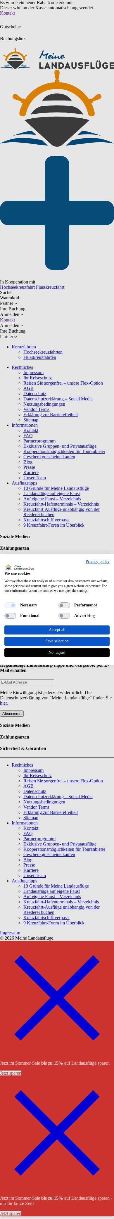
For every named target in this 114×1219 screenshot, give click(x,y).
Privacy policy (98, 561)
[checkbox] (10, 605)
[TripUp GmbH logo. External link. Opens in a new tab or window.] (19, 567)
